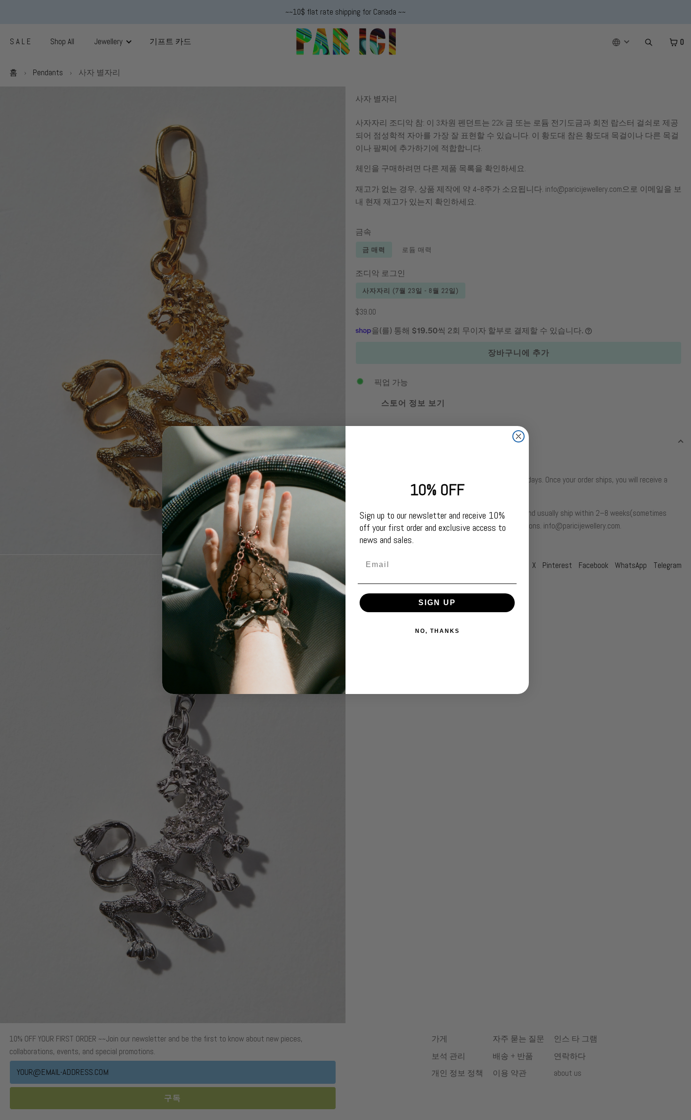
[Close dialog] (518, 436)
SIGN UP (437, 603)
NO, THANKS (437, 631)
